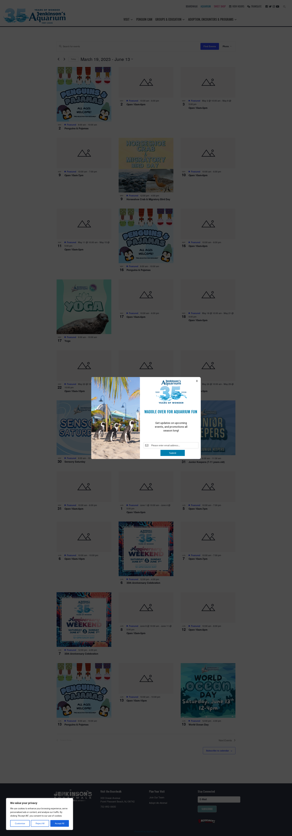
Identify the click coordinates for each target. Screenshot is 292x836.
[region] (39, 814)
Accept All (59, 823)
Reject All (40, 823)
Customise (20, 823)
